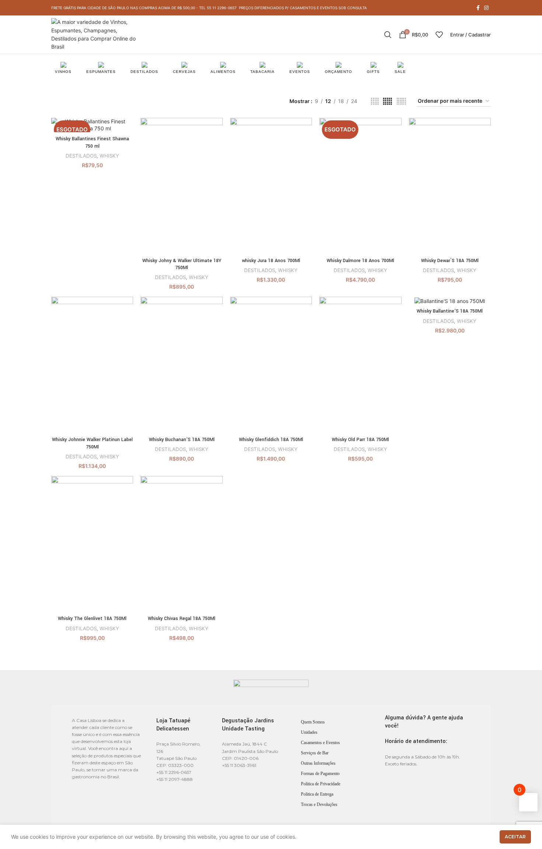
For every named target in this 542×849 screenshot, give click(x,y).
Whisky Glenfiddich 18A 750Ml (271, 439)
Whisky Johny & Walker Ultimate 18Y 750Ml (181, 264)
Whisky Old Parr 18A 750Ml (360, 439)
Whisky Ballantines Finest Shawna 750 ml (92, 142)
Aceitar (515, 836)
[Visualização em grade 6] (401, 101)
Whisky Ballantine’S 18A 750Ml (450, 311)
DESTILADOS (81, 156)
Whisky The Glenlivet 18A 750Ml (92, 618)
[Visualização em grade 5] (387, 101)
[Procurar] (388, 34)
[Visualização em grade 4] (375, 101)
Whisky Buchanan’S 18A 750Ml (182, 439)
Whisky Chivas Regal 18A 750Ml (181, 618)
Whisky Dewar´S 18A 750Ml (450, 260)
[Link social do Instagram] (486, 8)
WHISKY (109, 156)
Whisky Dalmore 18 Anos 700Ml (360, 260)
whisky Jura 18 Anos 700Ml (271, 260)
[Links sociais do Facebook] (478, 8)
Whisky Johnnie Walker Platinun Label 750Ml (92, 443)
